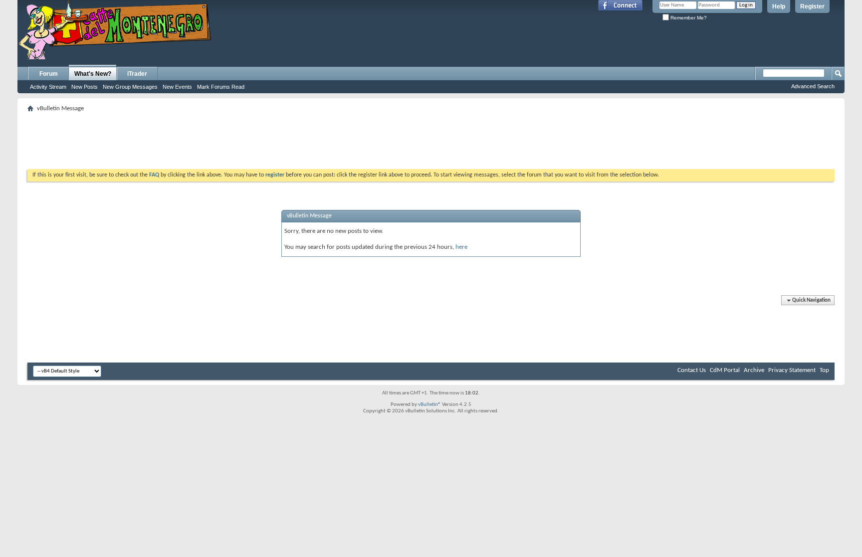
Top (824, 370)
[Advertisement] (431, 137)
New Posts (84, 87)
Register (812, 6)
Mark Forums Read (220, 87)
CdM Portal (725, 370)
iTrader (137, 73)
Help (778, 6)
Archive (754, 370)
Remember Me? (688, 17)
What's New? (92, 73)
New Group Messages (130, 87)
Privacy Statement (792, 370)
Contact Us (691, 370)
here (461, 247)
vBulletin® (429, 404)
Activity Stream (48, 87)
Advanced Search (813, 86)
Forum (48, 73)
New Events (177, 87)
